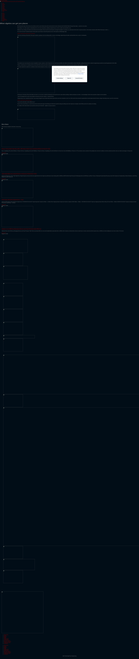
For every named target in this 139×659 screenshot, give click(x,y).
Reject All (69, 78)
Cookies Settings (60, 78)
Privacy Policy (81, 73)
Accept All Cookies (78, 78)
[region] (69, 74)
